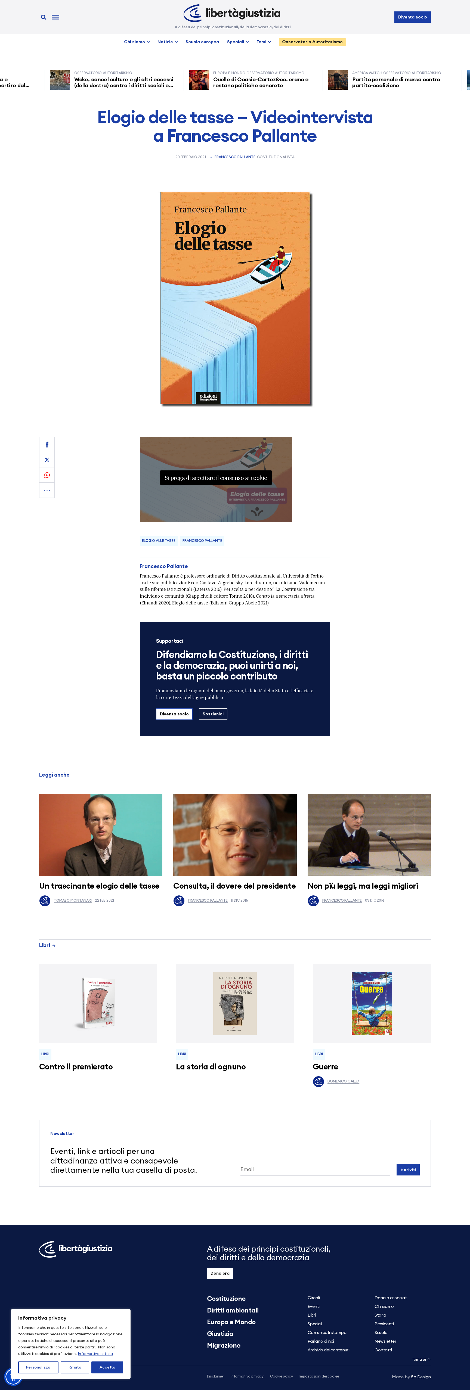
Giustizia (220, 1334)
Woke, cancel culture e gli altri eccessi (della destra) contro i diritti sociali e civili (84, 85)
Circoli (314, 1298)
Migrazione (224, 1345)
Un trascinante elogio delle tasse (99, 886)
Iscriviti (408, 1170)
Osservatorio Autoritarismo (312, 42)
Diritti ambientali (233, 1310)
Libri (44, 945)
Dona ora (220, 1273)
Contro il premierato (76, 1067)
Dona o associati (391, 1298)
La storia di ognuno (211, 1067)
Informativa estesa (95, 1354)
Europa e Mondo (231, 1322)
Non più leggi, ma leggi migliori (363, 886)
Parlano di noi (321, 1341)
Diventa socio (412, 17)
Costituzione (226, 1299)
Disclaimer (215, 1376)
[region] (71, 1344)
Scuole (381, 1332)
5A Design (411, 1377)
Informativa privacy (247, 1376)
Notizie (165, 42)
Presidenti (384, 1324)
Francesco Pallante (235, 157)
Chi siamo (134, 42)
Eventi (314, 1306)
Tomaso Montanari (73, 900)
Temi (261, 42)
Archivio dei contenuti (328, 1350)
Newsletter (385, 1341)
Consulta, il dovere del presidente (234, 886)
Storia (380, 1315)
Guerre (325, 1067)
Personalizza (38, 1367)
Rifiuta (75, 1367)
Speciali (235, 42)
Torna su (419, 1359)
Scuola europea (202, 42)
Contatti (383, 1350)
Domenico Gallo (343, 1081)
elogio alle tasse (158, 541)
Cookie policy (281, 1376)
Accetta (107, 1367)
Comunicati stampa (327, 1332)
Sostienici (213, 714)
